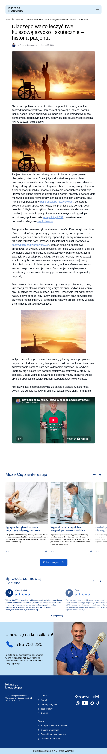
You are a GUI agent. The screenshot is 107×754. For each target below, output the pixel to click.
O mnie (44, 696)
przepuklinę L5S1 (53, 217)
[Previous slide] (94, 474)
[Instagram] (78, 703)
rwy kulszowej (45, 221)
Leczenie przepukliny (50, 739)
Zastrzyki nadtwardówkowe (53, 734)
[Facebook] (92, 703)
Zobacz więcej (51, 562)
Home (7, 19)
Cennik (44, 700)
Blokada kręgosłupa (50, 730)
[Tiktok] (98, 703)
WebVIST (69, 751)
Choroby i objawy (49, 704)
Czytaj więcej (57, 616)
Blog (18, 19)
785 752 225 (29, 644)
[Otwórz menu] (97, 9)
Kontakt (44, 713)
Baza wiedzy (46, 709)
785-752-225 (14, 700)
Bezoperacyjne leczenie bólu (54, 725)
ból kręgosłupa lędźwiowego (56, 201)
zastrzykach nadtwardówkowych (30, 244)
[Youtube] (85, 703)
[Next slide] (100, 474)
